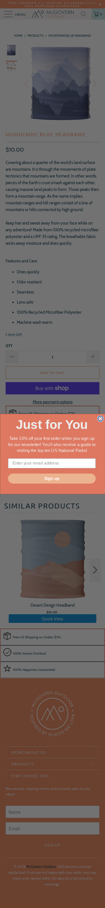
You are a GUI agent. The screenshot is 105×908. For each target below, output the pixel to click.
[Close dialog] (100, 418)
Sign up (51, 478)
